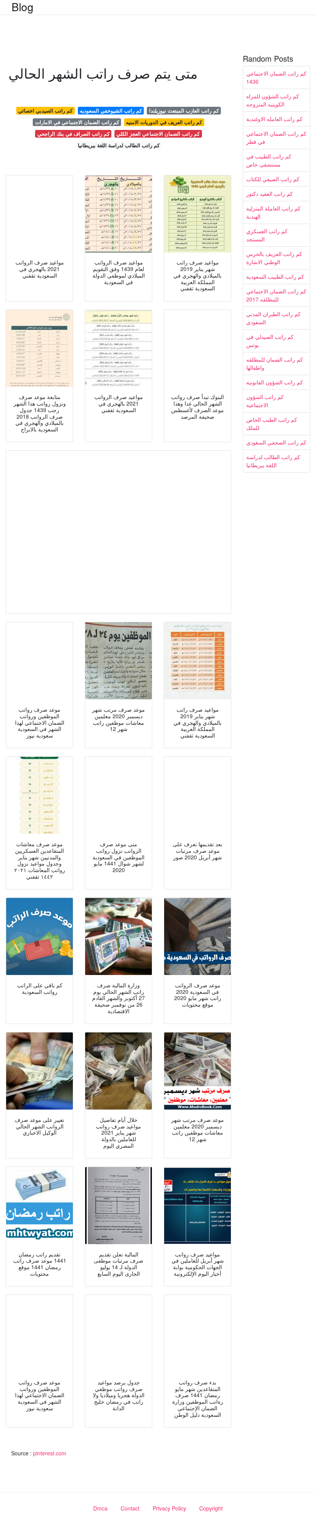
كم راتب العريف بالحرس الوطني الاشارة (274, 258)
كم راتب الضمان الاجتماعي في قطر (276, 137)
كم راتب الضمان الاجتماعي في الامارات (77, 122)
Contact (130, 1508)
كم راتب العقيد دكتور (269, 193)
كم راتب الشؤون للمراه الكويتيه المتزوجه (272, 100)
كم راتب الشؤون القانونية (274, 382)
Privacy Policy (169, 1508)
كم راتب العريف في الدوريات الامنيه (164, 122)
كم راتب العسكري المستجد (266, 235)
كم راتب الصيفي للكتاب (272, 179)
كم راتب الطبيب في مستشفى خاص (268, 160)
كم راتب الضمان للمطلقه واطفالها (274, 363)
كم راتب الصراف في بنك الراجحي (73, 133)
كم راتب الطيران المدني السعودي (273, 318)
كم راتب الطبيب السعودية (275, 276)
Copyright (211, 1508)
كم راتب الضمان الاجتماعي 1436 (276, 77)
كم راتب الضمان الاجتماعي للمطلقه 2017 (276, 295)
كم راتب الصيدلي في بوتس (270, 341)
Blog (23, 6)
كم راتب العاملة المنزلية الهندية (273, 212)
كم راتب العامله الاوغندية (274, 119)
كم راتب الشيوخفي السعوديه (111, 110)
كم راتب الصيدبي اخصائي (45, 110)
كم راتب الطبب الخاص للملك (271, 423)
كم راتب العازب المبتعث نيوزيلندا (184, 110)
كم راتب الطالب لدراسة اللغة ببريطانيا (119, 145)
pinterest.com (49, 1453)
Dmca (100, 1508)
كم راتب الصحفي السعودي (276, 442)
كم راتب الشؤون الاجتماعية (265, 401)
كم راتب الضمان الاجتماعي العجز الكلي (158, 133)
